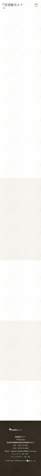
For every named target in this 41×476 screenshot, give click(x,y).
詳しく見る (20, 248)
